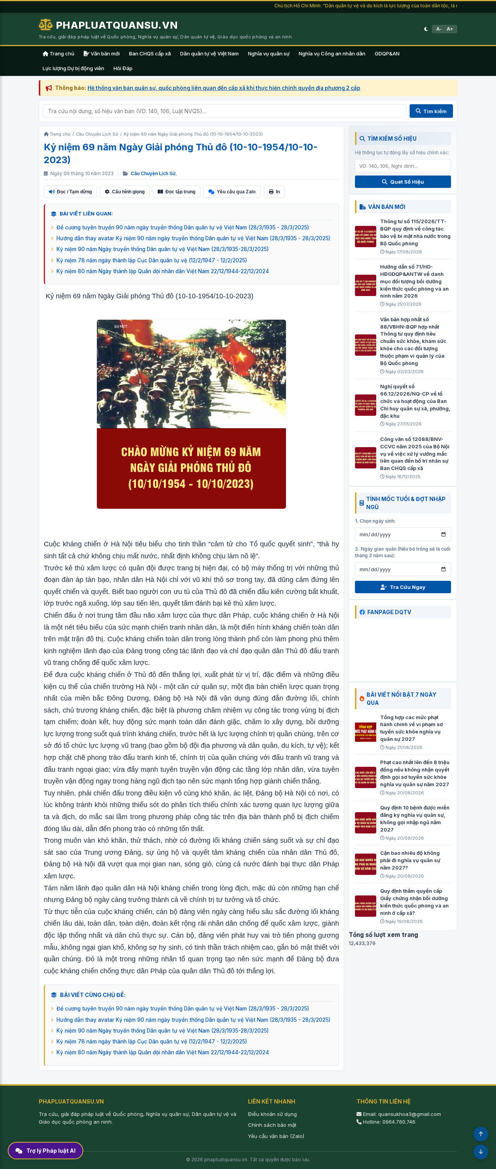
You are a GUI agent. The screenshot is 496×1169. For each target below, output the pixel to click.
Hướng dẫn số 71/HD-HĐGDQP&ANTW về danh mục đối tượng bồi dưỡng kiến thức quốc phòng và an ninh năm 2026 (414, 281)
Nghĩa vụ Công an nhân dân (332, 53)
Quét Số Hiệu (407, 182)
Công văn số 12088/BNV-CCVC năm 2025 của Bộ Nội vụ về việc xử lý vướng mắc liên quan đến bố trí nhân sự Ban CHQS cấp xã (415, 453)
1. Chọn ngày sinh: (375, 521)
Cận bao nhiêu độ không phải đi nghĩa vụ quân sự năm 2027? (410, 860)
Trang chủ (61, 53)
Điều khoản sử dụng (272, 1114)
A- (438, 29)
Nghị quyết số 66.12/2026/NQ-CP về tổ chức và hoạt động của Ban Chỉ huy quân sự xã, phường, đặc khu (415, 400)
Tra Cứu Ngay (407, 587)
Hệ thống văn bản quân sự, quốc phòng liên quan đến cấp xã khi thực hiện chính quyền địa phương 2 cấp (224, 88)
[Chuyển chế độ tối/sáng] (426, 29)
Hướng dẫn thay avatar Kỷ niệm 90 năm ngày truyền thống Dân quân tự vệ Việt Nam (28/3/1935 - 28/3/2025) (193, 238)
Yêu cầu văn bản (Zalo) (276, 1136)
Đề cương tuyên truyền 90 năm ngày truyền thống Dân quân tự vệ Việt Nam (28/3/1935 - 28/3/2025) (183, 227)
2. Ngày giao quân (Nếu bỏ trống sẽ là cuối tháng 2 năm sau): (402, 552)
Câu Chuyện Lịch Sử (153, 173)
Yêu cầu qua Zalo (236, 192)
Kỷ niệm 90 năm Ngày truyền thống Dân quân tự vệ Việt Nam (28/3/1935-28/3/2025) (163, 249)
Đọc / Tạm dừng (74, 192)
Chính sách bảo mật (272, 1125)
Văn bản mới (105, 53)
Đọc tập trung (180, 192)
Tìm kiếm (435, 111)
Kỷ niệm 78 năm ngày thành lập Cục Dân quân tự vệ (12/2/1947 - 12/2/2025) (152, 260)
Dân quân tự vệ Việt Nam (209, 53)
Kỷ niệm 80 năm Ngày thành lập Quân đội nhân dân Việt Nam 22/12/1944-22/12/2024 (163, 271)
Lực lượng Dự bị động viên (73, 68)
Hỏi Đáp (123, 68)
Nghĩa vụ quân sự (268, 53)
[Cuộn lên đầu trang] (481, 1134)
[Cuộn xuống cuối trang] (481, 1152)
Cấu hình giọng (128, 192)
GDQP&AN (387, 53)
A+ (450, 29)
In (278, 192)
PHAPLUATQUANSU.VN (117, 25)
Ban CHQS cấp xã (150, 53)
